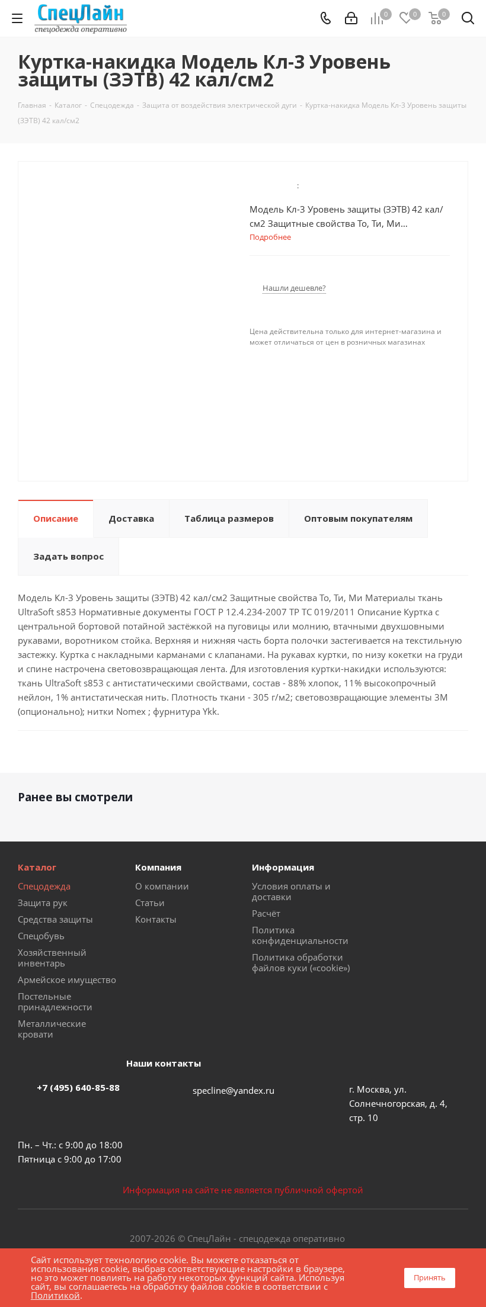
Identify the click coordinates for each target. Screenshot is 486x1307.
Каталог (37, 867)
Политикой (55, 1295)
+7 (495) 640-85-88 (78, 1087)
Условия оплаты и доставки (291, 891)
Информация (283, 867)
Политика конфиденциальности (300, 935)
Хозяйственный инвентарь (52, 957)
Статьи (150, 902)
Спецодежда (44, 886)
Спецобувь (41, 936)
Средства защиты (55, 919)
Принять (430, 1277)
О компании (162, 886)
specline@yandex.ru (233, 1090)
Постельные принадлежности (55, 1001)
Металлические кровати (52, 1028)
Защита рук (43, 902)
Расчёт (266, 913)
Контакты (156, 919)
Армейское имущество (67, 979)
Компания (158, 867)
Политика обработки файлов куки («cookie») (301, 962)
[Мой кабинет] (351, 18)
